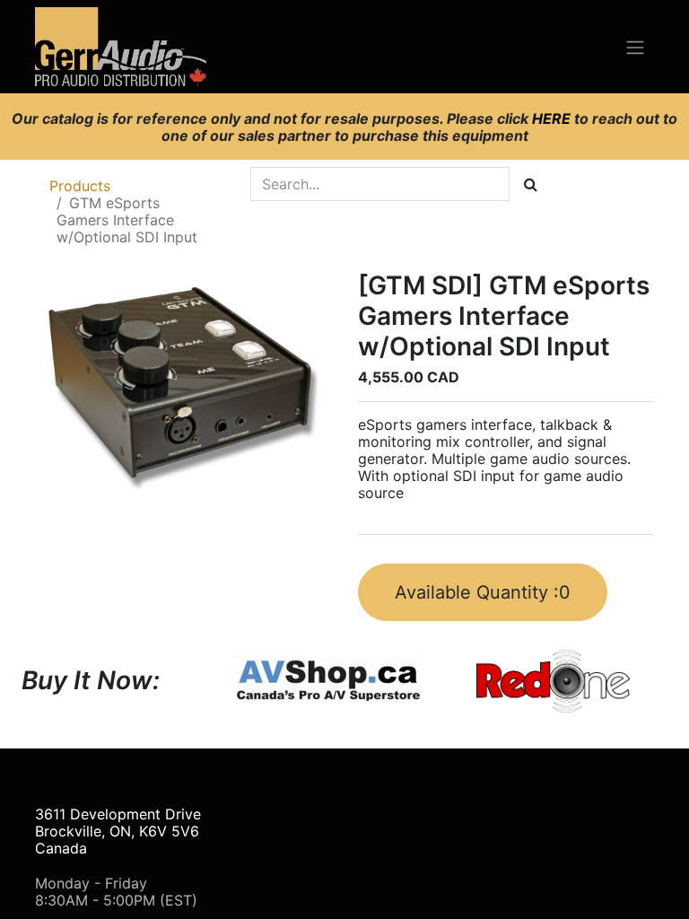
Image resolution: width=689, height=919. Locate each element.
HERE (553, 118)
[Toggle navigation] (635, 46)
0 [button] (483, 592)
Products (79, 186)
